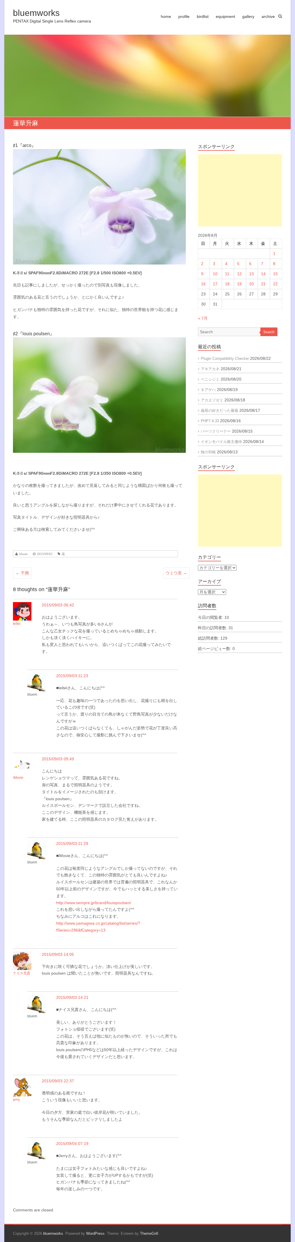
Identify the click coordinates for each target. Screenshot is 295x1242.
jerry (16, 1100)
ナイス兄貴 (21, 973)
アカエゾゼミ (212, 400)
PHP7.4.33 (210, 421)
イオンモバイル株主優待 (221, 442)
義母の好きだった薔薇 (219, 410)
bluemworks (36, 13)
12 (239, 273)
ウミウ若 (176, 573)
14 (263, 273)
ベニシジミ (210, 379)
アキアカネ (210, 369)
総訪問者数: (209, 638)
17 (215, 284)
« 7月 (203, 318)
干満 (22, 573)
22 (275, 284)
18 (227, 284)
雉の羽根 (208, 452)
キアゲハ (208, 390)
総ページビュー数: (215, 648)
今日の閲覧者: (211, 617)
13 (251, 273)
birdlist (203, 16)
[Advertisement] (240, 190)
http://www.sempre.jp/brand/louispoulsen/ (93, 902)
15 (275, 273)
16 (203, 284)
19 (239, 284)
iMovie (18, 778)
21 (263, 284)
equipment (225, 16)
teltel (16, 624)
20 (251, 284)
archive (268, 16)
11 (227, 273)
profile (184, 16)
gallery (248, 16)
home (166, 16)
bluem (23, 554)
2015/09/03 (44, 554)
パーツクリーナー (216, 431)
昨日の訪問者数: (213, 627)
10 (215, 273)
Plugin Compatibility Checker (225, 358)
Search (269, 332)
